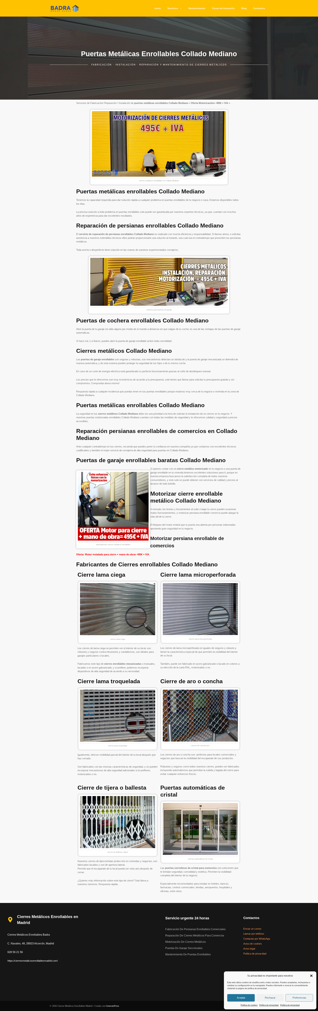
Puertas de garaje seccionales (183, 948)
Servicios (172, 8)
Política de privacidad (269, 1005)
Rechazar (270, 997)
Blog (244, 8)
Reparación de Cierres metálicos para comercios (194, 935)
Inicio (158, 8)
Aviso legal (249, 948)
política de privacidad (257, 988)
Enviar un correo (252, 928)
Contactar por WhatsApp (256, 938)
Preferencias (299, 997)
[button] (311, 975)
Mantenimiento (196, 8)
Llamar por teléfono (253, 933)
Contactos (259, 8)
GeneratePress (112, 1006)
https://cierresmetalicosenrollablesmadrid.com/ (32, 960)
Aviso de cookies (252, 943)
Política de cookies (249, 1005)
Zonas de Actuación (223, 8)
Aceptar (241, 997)
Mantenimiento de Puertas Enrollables (188, 954)
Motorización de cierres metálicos (185, 941)
